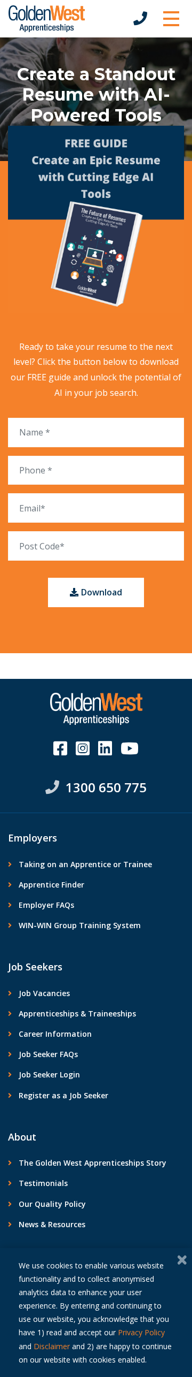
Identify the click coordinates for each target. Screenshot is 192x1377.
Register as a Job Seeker (63, 1095)
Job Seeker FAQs (48, 1054)
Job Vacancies (44, 993)
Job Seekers (35, 966)
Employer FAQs (46, 905)
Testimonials (43, 1183)
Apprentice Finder (51, 884)
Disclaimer (52, 1346)
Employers (32, 837)
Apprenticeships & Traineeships (77, 1013)
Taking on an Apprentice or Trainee (85, 864)
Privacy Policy (141, 1332)
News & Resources (52, 1224)
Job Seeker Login (49, 1074)
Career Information (55, 1034)
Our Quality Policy (52, 1204)
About (22, 1136)
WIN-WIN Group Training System (80, 925)
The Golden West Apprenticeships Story (92, 1163)
